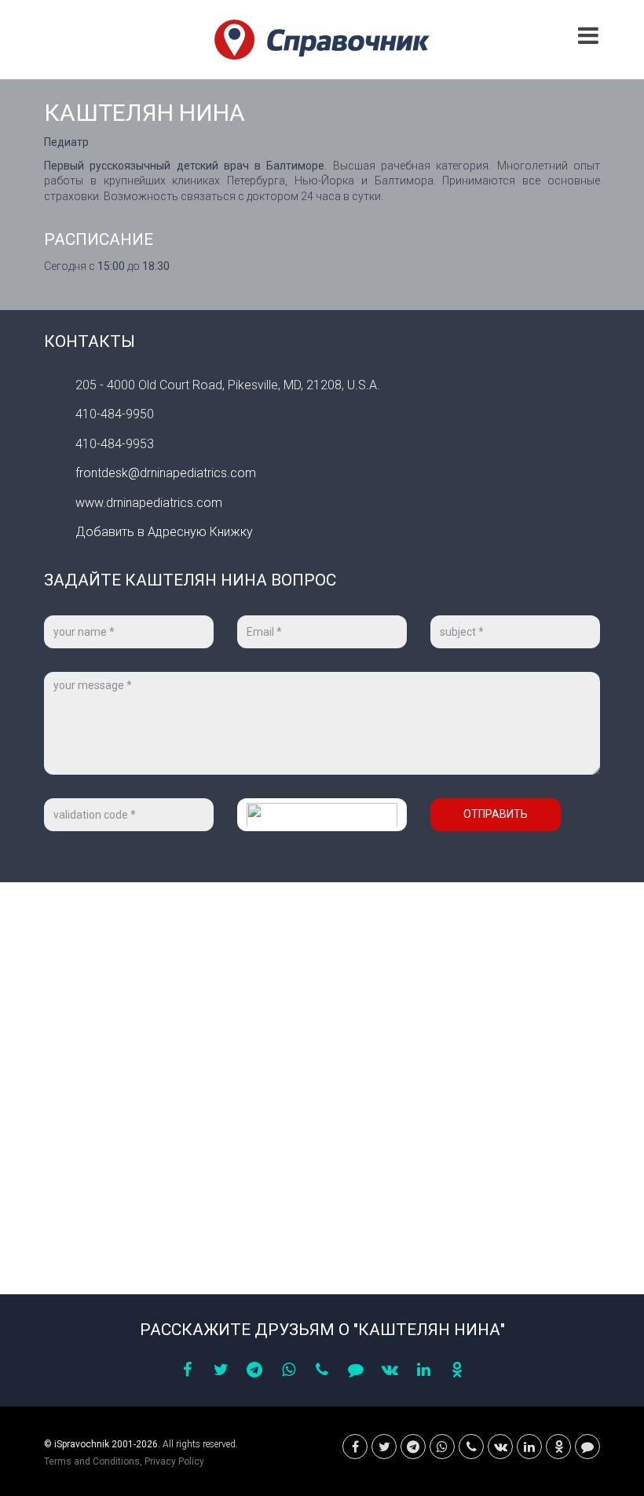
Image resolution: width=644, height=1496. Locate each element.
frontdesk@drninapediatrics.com (165, 472)
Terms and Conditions (92, 1461)
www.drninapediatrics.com (148, 502)
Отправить (495, 814)
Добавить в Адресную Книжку (164, 531)
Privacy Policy (174, 1461)
